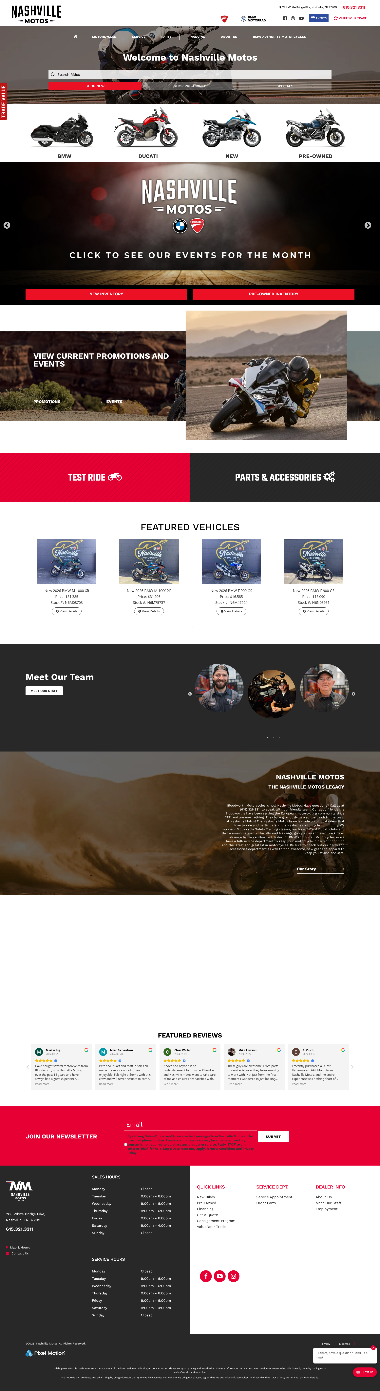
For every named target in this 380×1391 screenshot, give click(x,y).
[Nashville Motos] (47, 1187)
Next (374, 225)
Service (138, 37)
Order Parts (266, 1199)
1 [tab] (187, 622)
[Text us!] (365, 1373)
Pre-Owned (206, 1199)
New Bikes (206, 1193)
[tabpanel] (67, 573)
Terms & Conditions (220, 1144)
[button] (352, 1064)
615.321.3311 (19, 1225)
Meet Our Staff (328, 1199)
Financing (196, 37)
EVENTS (114, 397)
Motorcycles (104, 37)
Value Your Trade (211, 1222)
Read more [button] (106, 1080)
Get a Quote (207, 1211)
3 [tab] (279, 733)
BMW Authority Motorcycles (279, 37)
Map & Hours (20, 1243)
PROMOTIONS (46, 397)
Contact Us (20, 1249)
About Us (229, 37)
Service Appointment (274, 1193)
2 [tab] (193, 622)
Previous (15, 225)
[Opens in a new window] (285, 18)
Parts (166, 37)
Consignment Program (216, 1216)
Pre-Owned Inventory (273, 289)
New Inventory (106, 289)
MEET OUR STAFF (44, 687)
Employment (327, 1205)
